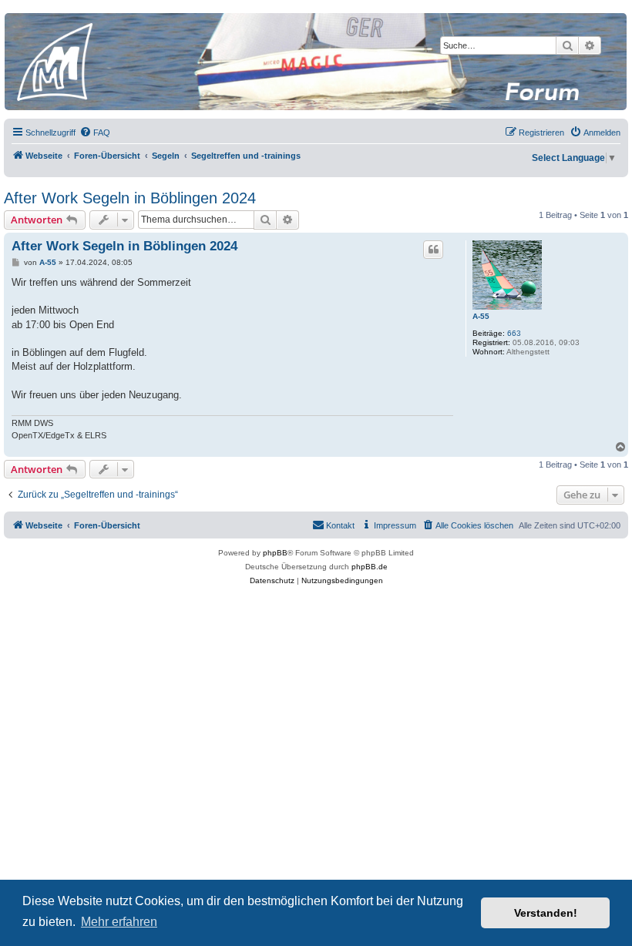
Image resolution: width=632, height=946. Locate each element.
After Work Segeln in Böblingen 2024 (130, 198)
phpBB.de (369, 566)
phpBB (275, 552)
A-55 (480, 316)
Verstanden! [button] (545, 913)
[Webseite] (315, 61)
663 (514, 333)
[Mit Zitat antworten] (433, 249)
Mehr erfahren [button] (119, 921)
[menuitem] (94, 132)
